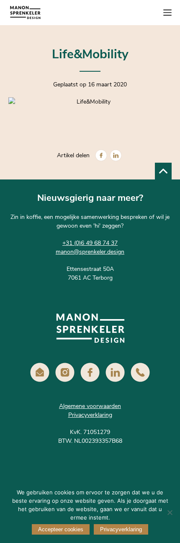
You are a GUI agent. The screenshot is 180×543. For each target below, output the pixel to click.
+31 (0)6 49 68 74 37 (90, 243)
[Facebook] (101, 155)
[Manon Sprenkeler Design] (25, 12)
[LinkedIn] (115, 155)
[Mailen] (39, 372)
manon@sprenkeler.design (90, 252)
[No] (169, 512)
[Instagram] (64, 372)
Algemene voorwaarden (90, 406)
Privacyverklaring (90, 415)
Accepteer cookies (60, 529)
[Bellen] (140, 372)
